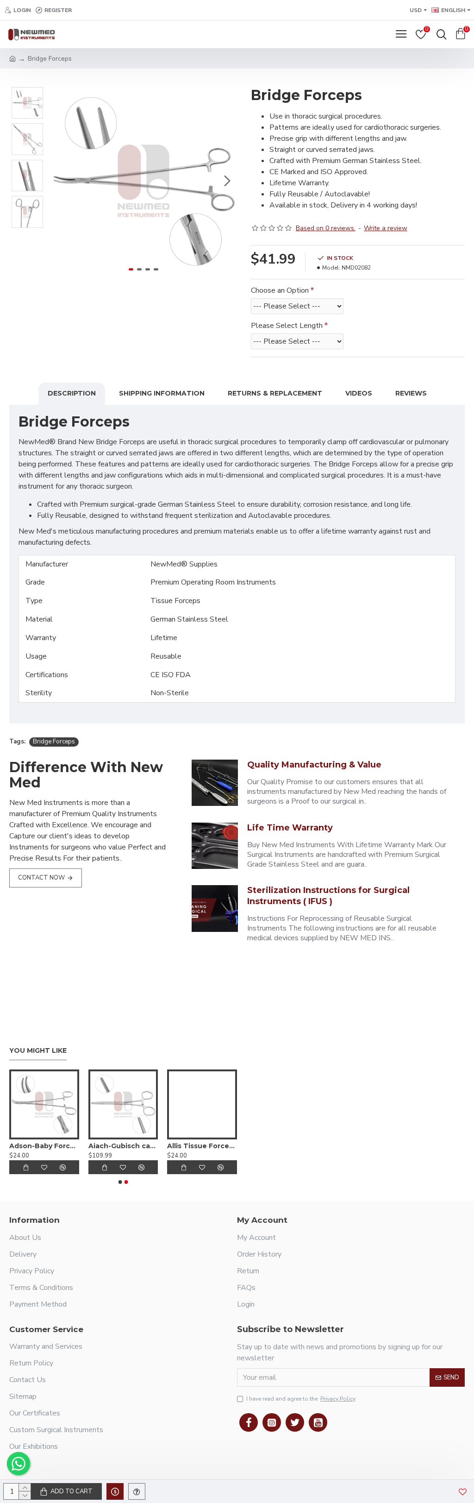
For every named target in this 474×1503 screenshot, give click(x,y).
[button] (59, 180)
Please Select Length (287, 326)
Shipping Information (162, 393)
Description (72, 393)
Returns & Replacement (275, 393)
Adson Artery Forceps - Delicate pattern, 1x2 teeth (115, 1146)
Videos (358, 393)
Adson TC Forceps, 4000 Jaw (195, 1146)
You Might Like (38, 1051)
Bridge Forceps (54, 741)
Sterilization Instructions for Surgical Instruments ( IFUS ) (328, 895)
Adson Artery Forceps (36, 1146)
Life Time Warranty (290, 828)
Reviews (411, 393)
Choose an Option (280, 290)
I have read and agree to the (301, 1398)
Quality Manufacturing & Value (314, 765)
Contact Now (41, 878)
